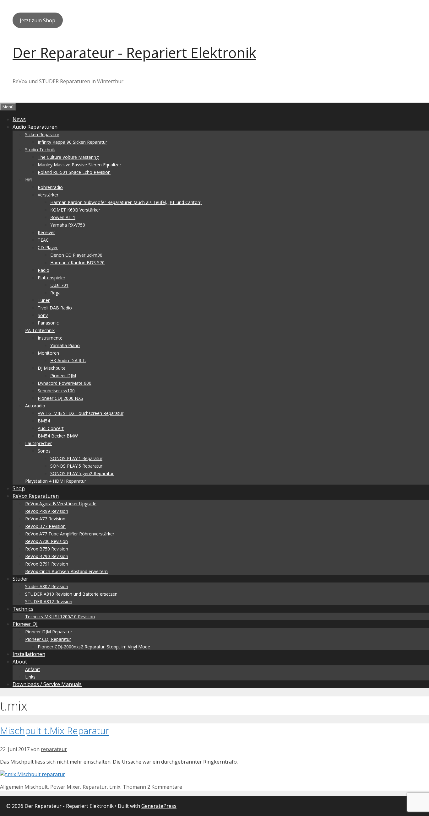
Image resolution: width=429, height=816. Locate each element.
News (19, 119)
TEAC (43, 240)
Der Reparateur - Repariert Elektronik (134, 52)
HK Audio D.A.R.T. (68, 360)
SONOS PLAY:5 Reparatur (76, 466)
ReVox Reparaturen (36, 495)
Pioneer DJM (63, 375)
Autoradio (35, 406)
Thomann (134, 786)
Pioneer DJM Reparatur (48, 632)
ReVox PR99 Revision (46, 511)
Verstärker (48, 195)
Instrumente (50, 338)
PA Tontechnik (40, 330)
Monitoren (48, 353)
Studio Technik (40, 150)
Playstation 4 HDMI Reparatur (55, 481)
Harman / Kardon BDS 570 (77, 263)
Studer (20, 578)
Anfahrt (32, 669)
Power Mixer (65, 786)
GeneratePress (158, 806)
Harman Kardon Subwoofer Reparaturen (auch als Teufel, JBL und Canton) (126, 202)
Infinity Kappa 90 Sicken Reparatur (72, 142)
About (20, 661)
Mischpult (36, 786)
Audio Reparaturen (35, 126)
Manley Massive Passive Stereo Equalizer (79, 165)
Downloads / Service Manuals (47, 684)
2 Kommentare (164, 786)
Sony (43, 315)
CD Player (48, 247)
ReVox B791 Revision (46, 564)
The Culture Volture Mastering (68, 157)
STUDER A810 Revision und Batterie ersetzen (71, 594)
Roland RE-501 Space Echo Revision (74, 172)
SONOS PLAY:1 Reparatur (76, 458)
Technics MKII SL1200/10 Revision (60, 617)
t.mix (114, 786)
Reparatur (95, 786)
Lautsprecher (38, 443)
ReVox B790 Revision (46, 556)
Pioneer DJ (25, 623)
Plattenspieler (51, 278)
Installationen (29, 654)
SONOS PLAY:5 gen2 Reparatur (82, 473)
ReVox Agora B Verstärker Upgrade (60, 504)
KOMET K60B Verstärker (75, 210)
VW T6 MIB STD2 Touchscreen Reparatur (80, 413)
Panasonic (48, 323)
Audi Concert (51, 428)
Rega (55, 293)
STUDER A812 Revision (48, 601)
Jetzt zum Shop (37, 20)
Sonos (44, 451)
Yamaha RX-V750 (67, 225)
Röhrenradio (50, 187)
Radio (43, 270)
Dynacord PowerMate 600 (64, 383)
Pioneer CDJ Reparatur (48, 639)
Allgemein (11, 786)
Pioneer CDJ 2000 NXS (60, 398)
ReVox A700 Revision (46, 541)
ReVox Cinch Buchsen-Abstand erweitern (66, 571)
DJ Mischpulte (52, 368)
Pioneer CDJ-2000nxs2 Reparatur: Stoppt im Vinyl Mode (94, 647)
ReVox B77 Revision (45, 526)
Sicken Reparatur (42, 134)
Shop (19, 488)
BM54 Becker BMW (58, 436)
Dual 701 (59, 285)
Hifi (28, 180)
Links (30, 677)
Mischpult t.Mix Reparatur (54, 730)
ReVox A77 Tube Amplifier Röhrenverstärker (69, 534)
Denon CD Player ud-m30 (76, 255)
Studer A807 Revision (46, 586)
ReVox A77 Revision (45, 519)
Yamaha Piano (65, 345)
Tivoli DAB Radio (55, 308)
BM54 (44, 421)
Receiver (46, 232)
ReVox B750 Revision (46, 549)
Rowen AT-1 (62, 217)
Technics (23, 608)
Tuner (44, 300)
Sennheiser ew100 (56, 391)
